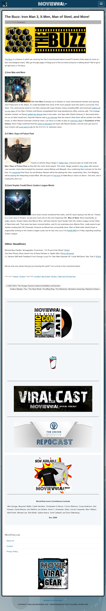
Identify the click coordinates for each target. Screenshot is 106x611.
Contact (10, 546)
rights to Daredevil (44, 124)
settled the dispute (35, 114)
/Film (67, 250)
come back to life (26, 127)
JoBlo (7, 221)
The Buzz (9, 59)
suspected (16, 172)
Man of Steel (46, 276)
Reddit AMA (72, 230)
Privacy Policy (12, 551)
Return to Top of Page (53, 600)
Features (15, 276)
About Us (10, 541)
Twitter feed (63, 163)
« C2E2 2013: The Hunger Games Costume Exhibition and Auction (33, 286)
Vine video (84, 166)
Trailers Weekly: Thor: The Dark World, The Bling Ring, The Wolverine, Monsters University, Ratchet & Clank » (55, 289)
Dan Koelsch (21, 22)
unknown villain (76, 121)
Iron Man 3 (37, 276)
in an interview (52, 117)
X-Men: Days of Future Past (66, 276)
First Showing (67, 253)
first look (57, 175)
